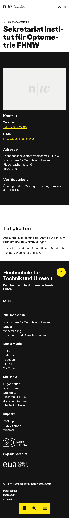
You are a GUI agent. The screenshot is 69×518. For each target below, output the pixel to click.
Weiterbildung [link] (12, 331)
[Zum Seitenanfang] (61, 272)
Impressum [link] (9, 494)
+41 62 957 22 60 (15, 127)
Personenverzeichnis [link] (18, 22)
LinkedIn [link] (9, 351)
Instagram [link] (10, 355)
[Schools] (24, 508)
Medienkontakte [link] (14, 405)
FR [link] (64, 6)
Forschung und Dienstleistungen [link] (24, 335)
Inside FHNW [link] (12, 425)
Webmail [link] (9, 430)
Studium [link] (8, 326)
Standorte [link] (9, 392)
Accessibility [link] (10, 499)
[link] (14, 6)
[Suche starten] (34, 508)
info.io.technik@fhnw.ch (19, 138)
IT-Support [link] (10, 421)
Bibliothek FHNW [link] (14, 397)
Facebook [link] (10, 359)
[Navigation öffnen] (45, 508)
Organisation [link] (11, 384)
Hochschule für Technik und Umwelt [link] (27, 322)
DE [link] (59, 6)
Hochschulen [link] (12, 388)
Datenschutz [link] (10, 490)
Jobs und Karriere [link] (15, 401)
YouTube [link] (9, 368)
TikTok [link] (7, 364)
